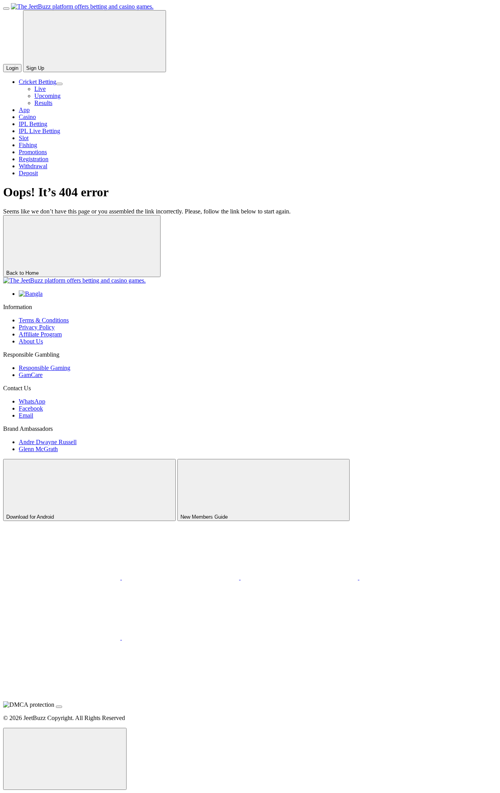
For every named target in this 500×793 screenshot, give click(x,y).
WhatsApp (32, 401)
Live (40, 88)
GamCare (31, 375)
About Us (31, 341)
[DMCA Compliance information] (59, 707)
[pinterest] (300, 577)
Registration (33, 159)
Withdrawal (33, 166)
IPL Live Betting (39, 131)
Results (43, 103)
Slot (24, 138)
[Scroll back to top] (65, 759)
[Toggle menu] (6, 8)
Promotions (33, 152)
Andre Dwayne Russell (48, 442)
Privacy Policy (37, 327)
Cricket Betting (37, 81)
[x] (62, 577)
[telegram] (418, 577)
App (24, 110)
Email (26, 415)
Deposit (28, 173)
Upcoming (47, 95)
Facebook (31, 408)
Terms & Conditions (44, 320)
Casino (27, 117)
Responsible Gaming (44, 367)
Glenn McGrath (38, 449)
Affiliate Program (40, 334)
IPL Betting (33, 124)
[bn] (31, 293)
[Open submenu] (59, 84)
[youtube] (181, 577)
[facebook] (180, 637)
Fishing (28, 145)
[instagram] (62, 637)
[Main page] (82, 6)
